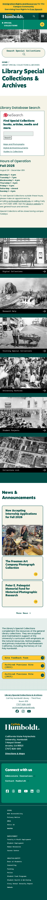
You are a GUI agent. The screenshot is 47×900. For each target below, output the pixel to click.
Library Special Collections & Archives (23, 695)
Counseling (11, 865)
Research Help (9, 311)
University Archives (12, 391)
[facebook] (18, 711)
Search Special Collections (23, 50)
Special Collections (10, 24)
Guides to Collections (13, 152)
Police (10, 873)
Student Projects (11, 430)
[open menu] (42, 16)
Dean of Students (14, 861)
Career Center (13, 850)
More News (22, 613)
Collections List (11, 470)
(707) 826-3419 (23, 705)
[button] (34, 16)
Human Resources (14, 847)
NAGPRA (10, 828)
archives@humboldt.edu (19, 201)
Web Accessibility (15, 814)
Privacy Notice (13, 817)
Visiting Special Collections (17, 351)
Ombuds (10, 887)
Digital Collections (12, 271)
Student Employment (15, 843)
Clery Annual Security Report (20, 884)
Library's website (33, 204)
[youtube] (29, 711)
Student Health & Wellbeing (19, 880)
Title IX (10, 825)
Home (5, 62)
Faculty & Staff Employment (19, 839)
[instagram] (24, 711)
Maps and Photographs (13, 144)
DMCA (9, 821)
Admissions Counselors (19, 776)
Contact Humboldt (15, 781)
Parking (10, 869)
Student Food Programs (16, 876)
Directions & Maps (15, 754)
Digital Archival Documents (15, 148)
